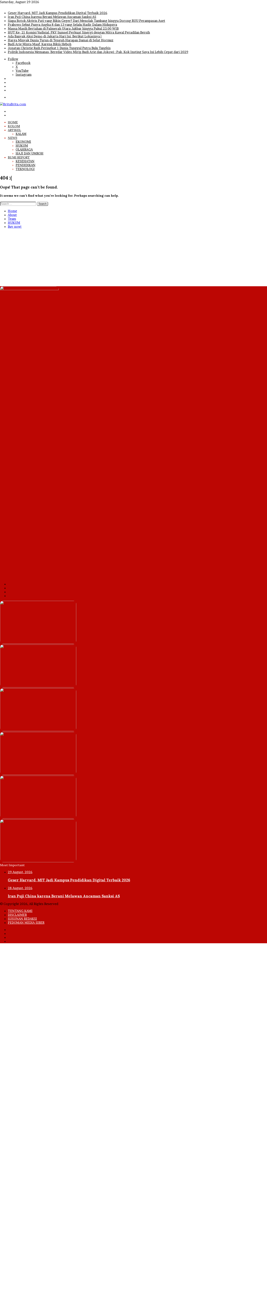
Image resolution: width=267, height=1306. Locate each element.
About (12, 215)
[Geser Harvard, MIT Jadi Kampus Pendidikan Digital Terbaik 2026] (38, 643)
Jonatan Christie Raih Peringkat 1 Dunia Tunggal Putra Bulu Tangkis (59, 48)
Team (12, 219)
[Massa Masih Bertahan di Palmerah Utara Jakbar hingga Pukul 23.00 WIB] (38, 817)
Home (12, 211)
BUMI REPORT (19, 157)
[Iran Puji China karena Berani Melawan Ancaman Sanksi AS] (38, 686)
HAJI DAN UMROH (29, 153)
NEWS (12, 138)
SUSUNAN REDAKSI (22, 919)
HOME (13, 122)
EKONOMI (23, 142)
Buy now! (15, 226)
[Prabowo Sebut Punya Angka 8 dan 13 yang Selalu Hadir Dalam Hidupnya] (38, 774)
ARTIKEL (14, 130)
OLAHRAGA (24, 149)
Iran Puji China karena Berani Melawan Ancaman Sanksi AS (52, 17)
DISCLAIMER (17, 915)
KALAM (21, 134)
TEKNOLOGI (25, 169)
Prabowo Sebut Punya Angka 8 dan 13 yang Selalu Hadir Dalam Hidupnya (62, 25)
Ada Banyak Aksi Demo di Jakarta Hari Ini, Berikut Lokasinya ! (55, 36)
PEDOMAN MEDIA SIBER (26, 923)
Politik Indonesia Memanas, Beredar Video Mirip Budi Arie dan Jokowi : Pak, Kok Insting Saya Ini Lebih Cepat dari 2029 (98, 52)
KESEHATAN (25, 161)
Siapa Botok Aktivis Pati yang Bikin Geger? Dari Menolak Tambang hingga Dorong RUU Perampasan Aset (86, 21)
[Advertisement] (117, 259)
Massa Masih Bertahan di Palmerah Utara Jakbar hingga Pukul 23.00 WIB (63, 28)
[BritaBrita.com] (13, 104)
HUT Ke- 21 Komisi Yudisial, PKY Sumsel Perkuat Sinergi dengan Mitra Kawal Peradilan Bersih (79, 32)
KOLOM (14, 126)
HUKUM (22, 146)
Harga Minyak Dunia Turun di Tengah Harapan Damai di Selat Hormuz (60, 40)
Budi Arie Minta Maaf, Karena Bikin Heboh (39, 44)
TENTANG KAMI (20, 911)
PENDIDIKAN (25, 165)
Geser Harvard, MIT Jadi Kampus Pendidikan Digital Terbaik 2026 (57, 13)
